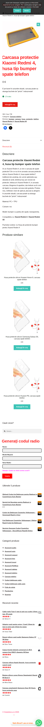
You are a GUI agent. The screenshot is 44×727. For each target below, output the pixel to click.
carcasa (18, 119)
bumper (11, 119)
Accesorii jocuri (10, 562)
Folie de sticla (10, 587)
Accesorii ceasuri (11, 555)
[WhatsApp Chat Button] (38, 723)
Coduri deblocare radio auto (15, 584)
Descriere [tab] (6, 140)
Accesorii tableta (11, 569)
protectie (29, 119)
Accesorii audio (10, 548)
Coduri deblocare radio (13, 580)
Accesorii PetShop (11, 566)
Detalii (26, 10)
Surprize (8, 594)
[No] (41, 7)
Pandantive (9, 591)
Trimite (7, 476)
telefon (36, 119)
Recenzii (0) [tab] (7, 147)
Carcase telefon (15, 116)
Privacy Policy (7, 715)
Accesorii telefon (11, 573)
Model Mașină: (7, 455)
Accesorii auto (10, 551)
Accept (17, 10)
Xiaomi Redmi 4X (21, 121)
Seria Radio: (6, 462)
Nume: (4, 447)
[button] (38, 24)
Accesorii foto (10, 558)
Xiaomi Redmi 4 (8, 121)
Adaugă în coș (10, 104)
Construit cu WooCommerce (25, 715)
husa (23, 119)
